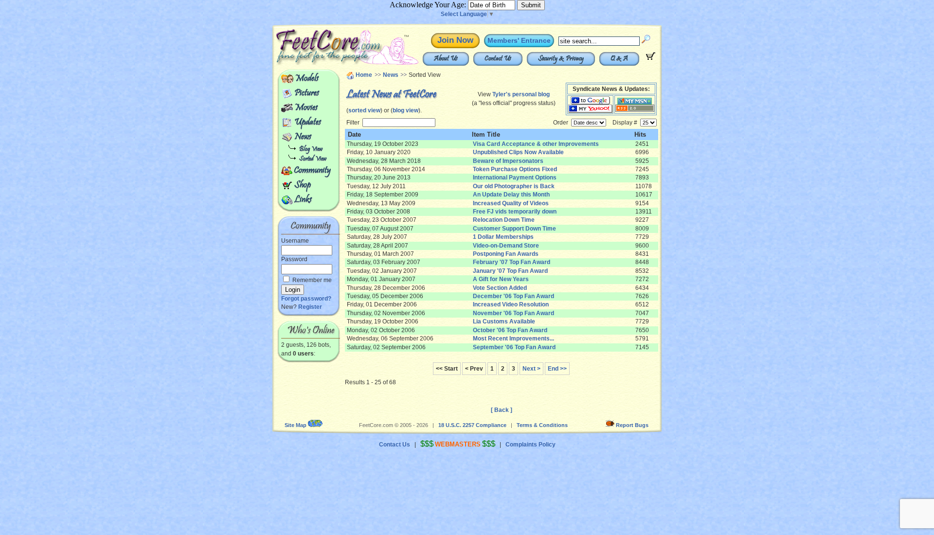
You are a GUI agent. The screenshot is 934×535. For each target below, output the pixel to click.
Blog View (311, 149)
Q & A (619, 59)
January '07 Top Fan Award (510, 271)
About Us (446, 59)
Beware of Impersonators (508, 161)
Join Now (455, 40)
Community (312, 170)
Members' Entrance (519, 40)
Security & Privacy (561, 59)
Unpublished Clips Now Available (518, 152)
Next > (531, 368)
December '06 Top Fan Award (513, 296)
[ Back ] (501, 410)
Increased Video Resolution (511, 304)
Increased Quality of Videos (511, 203)
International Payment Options (515, 177)
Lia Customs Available (504, 321)
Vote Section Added (500, 288)
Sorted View (312, 159)
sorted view (364, 110)
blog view (405, 110)
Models (307, 78)
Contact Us (498, 59)
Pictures (306, 93)
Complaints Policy (530, 444)
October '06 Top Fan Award (510, 330)
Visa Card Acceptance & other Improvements (536, 144)
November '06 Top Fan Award (513, 313)
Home (364, 74)
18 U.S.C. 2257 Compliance (472, 425)
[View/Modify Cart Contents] (650, 57)
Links (303, 200)
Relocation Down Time (504, 219)
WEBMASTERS (458, 444)
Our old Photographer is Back (514, 186)
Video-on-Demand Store (506, 245)
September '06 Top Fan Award (514, 347)
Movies (306, 108)
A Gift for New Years (501, 279)
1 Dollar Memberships (503, 236)
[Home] (325, 63)
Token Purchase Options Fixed (515, 169)
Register (310, 306)
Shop (302, 185)
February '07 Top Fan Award (511, 262)
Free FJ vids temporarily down (515, 211)
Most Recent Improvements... (513, 338)
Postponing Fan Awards (506, 253)
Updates (307, 122)
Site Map (295, 425)
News (302, 137)
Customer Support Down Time (514, 228)
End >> (557, 368)
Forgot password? (306, 298)
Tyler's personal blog (521, 94)
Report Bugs (632, 425)
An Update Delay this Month (511, 194)
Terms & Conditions (542, 425)
